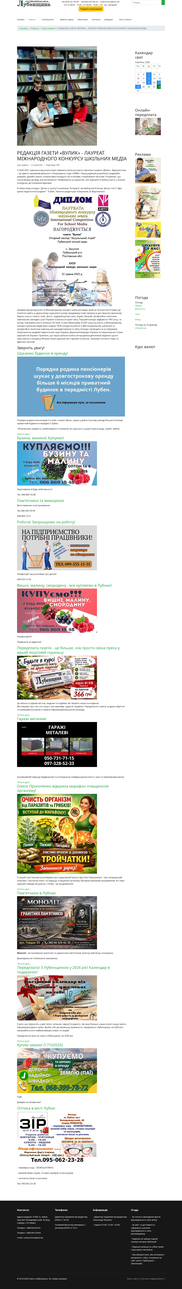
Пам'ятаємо (82, 19)
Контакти (96, 19)
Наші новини (22, 165)
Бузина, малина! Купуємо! (40, 437)
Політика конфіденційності (152, 1278)
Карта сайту (132, 1278)
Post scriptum (125, 19)
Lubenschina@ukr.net (109, 1)
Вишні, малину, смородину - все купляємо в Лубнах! (64, 585)
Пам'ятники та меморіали (40, 500)
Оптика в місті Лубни (36, 1108)
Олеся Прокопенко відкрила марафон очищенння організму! (63, 788)
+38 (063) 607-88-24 (89, 1)
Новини (31, 19)
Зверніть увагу (66, 19)
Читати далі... (24, 434)
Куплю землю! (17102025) (40, 1044)
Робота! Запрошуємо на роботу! (46, 521)
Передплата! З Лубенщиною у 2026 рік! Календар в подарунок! (63, 969)
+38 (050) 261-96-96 (70, 1)
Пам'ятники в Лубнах (36, 892)
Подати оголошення (91, 8)
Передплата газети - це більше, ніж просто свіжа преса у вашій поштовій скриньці (68, 650)
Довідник (108, 19)
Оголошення (48, 19)
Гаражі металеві (31, 718)
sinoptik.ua (140, 328)
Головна (20, 19)
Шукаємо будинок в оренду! (42, 353)
